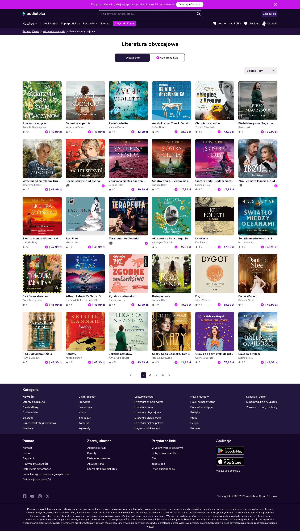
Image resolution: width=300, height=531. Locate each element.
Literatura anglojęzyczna (148, 402)
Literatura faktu (143, 407)
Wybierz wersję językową (167, 448)
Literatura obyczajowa (147, 412)
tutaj (151, 526)
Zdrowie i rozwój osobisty (261, 407)
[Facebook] (25, 496)
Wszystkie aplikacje (228, 471)
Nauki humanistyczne (202, 402)
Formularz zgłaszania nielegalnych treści (46, 474)
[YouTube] (32, 496)
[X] (47, 496)
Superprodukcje (70, 23)
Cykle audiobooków (163, 469)
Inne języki (84, 418)
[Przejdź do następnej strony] (169, 375)
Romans (195, 428)
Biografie (28, 418)
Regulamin (29, 458)
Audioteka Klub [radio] (169, 58)
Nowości (105, 23)
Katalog (28, 23)
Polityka (195, 412)
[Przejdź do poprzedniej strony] (131, 375)
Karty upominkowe (98, 458)
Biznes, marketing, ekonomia (40, 423)
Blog (154, 458)
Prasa (193, 418)
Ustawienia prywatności (37, 469)
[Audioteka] (34, 14)
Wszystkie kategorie (54, 31)
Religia (194, 423)
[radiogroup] (150, 58)
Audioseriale (50, 23)
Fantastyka (85, 407)
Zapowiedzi (158, 464)
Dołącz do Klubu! (124, 23)
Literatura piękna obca (147, 418)
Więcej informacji (189, 4)
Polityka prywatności (35, 464)
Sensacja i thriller (256, 397)
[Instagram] (40, 496)
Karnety (92, 453)
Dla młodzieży (86, 397)
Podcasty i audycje (201, 407)
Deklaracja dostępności (37, 479)
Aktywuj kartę (95, 464)
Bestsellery (90, 23)
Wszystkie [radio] (133, 58)
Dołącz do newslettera (165, 453)
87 (162, 375)
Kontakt (27, 448)
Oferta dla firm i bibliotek (102, 469)
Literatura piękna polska (148, 423)
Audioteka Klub (96, 448)
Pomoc (27, 453)
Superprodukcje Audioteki (261, 402)
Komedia (83, 423)
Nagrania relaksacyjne (147, 428)
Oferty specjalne (34, 402)
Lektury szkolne (143, 397)
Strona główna (31, 31)
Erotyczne (84, 402)
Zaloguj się (269, 13)
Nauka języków (199, 397)
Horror (82, 412)
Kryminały (84, 428)
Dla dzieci (28, 428)
